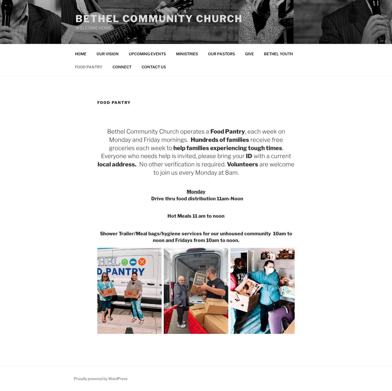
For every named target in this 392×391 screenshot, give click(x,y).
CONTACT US (154, 67)
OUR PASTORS (221, 54)
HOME (80, 54)
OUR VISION (108, 54)
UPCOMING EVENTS (147, 54)
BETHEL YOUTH (278, 54)
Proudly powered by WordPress (100, 378)
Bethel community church (159, 19)
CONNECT (122, 67)
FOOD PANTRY (88, 67)
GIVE (249, 54)
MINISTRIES (187, 54)
